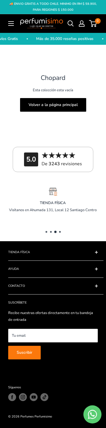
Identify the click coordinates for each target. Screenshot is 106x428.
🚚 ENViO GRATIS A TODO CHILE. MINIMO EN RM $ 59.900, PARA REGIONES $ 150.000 (53, 7)
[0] (93, 23)
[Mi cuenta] (82, 23)
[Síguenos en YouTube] (34, 397)
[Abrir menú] (11, 23)
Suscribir (24, 352)
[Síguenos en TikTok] (44, 397)
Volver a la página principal (53, 104)
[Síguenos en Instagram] (23, 397)
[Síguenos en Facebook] (12, 397)
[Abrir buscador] (71, 23)
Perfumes (27, 416)
